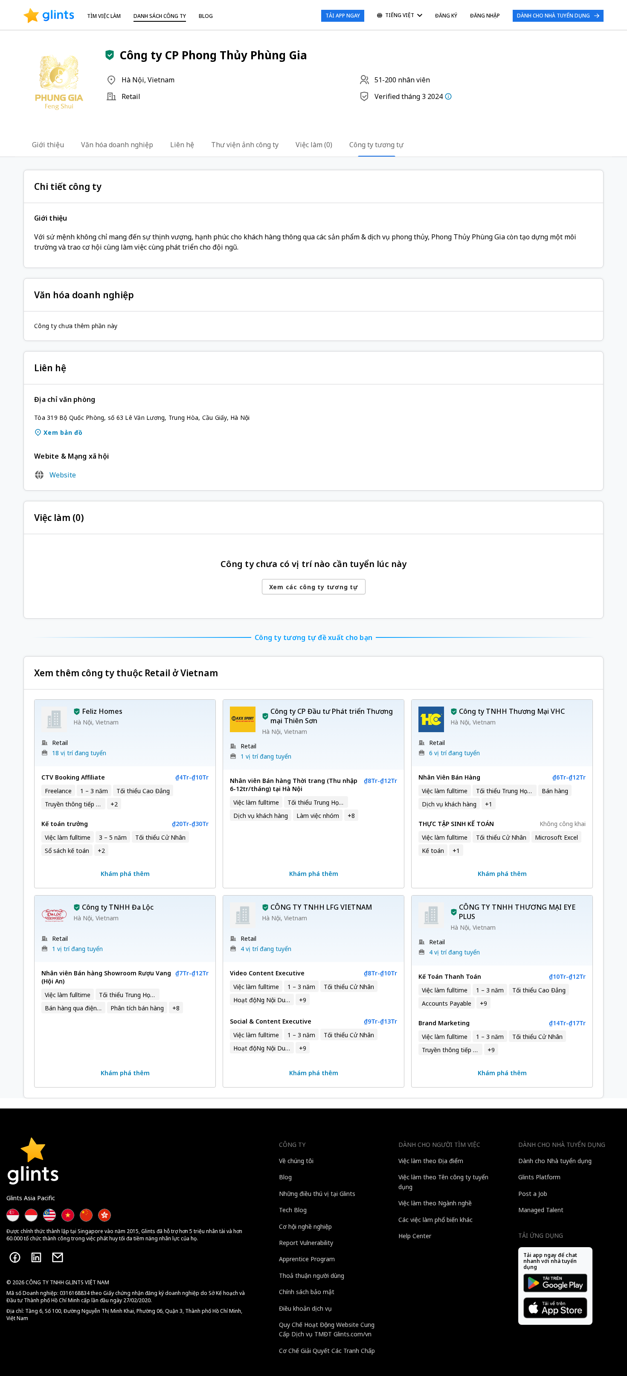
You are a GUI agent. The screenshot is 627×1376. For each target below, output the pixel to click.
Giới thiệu (48, 144)
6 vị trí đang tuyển (454, 753)
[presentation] (48, 15)
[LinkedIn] (36, 1257)
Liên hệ (182, 144)
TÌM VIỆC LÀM (104, 16)
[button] (109, 55)
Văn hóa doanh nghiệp (117, 144)
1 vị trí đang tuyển (266, 756)
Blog (206, 16)
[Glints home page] (48, 15)
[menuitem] (399, 16)
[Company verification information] (448, 96)
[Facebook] (14, 1257)
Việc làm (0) (314, 144)
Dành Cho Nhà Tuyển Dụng (553, 15)
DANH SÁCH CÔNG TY (160, 16)
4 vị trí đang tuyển (266, 949)
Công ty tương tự (376, 144)
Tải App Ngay (342, 15)
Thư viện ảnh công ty (245, 144)
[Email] (57, 1257)
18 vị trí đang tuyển (79, 753)
